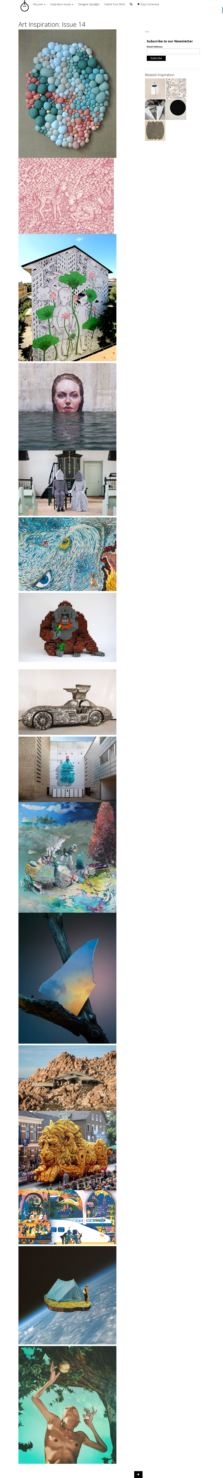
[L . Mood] (176, 88)
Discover (38, 4)
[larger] (176, 109)
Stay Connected (149, 4)
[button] (138, 1474)
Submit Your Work (114, 4)
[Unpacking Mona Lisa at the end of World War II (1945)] (155, 109)
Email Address (155, 46)
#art (147, 31)
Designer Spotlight (88, 4)
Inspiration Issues (61, 4)
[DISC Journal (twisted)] (155, 130)
